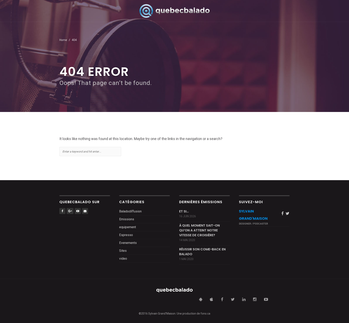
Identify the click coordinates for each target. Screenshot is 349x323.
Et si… (184, 211)
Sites (123, 251)
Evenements (128, 243)
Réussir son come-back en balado (202, 251)
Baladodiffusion (130, 211)
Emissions (126, 219)
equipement (127, 227)
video (123, 258)
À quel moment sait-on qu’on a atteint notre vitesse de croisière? (199, 230)
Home (63, 40)
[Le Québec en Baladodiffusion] (174, 10)
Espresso (126, 235)
